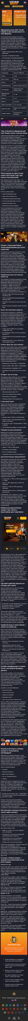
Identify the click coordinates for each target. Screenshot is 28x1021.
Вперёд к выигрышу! (14, 948)
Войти (7, 6)
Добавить (9, 23)
